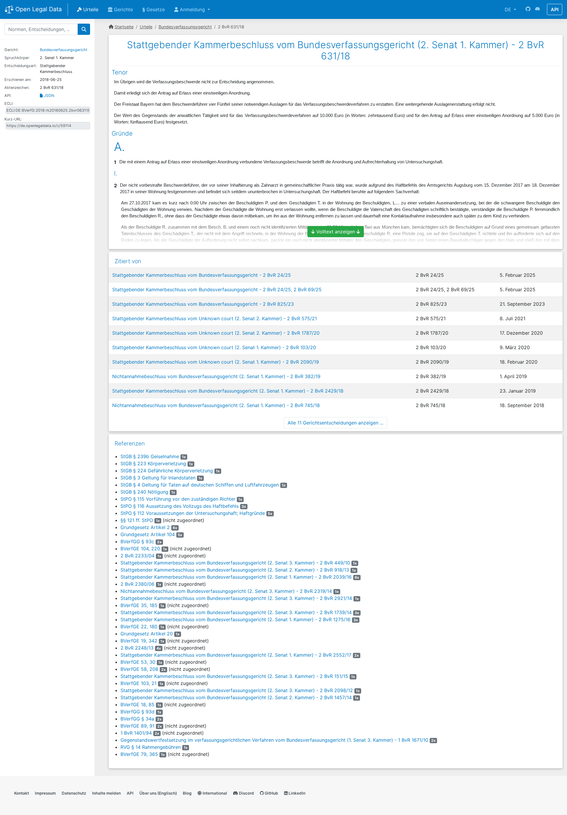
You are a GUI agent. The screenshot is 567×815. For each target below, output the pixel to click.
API (554, 9)
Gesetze (153, 9)
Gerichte (123, 9)
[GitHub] (528, 9)
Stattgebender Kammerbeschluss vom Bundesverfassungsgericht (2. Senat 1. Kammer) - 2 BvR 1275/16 (235, 619)
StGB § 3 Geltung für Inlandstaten (157, 478)
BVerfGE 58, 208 (139, 669)
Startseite (124, 26)
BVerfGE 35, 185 (138, 605)
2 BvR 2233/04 (137, 556)
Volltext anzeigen (335, 232)
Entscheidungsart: (20, 66)
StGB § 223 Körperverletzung (153, 463)
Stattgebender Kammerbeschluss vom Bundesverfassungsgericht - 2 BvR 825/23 (203, 304)
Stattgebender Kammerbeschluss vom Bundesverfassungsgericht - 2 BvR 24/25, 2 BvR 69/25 (217, 289)
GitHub (271, 793)
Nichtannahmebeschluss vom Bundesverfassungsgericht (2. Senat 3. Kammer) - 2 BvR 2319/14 (226, 591)
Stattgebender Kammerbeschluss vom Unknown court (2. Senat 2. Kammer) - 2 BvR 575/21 (214, 318)
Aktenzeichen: (17, 87)
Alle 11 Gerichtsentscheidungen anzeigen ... (335, 423)
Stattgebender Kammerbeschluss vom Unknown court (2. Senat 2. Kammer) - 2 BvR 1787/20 (216, 333)
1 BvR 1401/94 (136, 733)
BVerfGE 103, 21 (138, 683)
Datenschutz (74, 793)
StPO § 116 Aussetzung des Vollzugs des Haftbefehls (179, 506)
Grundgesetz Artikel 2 (145, 527)
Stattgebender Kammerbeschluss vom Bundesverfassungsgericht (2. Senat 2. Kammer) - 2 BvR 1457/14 (236, 697)
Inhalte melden (106, 793)
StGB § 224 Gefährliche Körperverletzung (166, 471)
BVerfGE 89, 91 (137, 726)
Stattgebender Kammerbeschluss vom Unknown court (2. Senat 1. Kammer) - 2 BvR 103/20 (214, 347)
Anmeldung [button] (192, 9)
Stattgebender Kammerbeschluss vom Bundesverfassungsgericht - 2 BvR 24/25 (201, 275)
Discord (246, 793)
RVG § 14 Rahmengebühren (150, 747)
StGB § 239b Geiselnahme (149, 456)
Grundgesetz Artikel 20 (146, 634)
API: (8, 95)
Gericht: (11, 50)
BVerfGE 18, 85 (137, 704)
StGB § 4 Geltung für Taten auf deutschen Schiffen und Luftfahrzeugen (199, 485)
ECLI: (9, 103)
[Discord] (537, 9)
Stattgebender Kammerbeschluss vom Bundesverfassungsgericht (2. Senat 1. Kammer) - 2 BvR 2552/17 (235, 655)
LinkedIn (296, 793)
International (214, 793)
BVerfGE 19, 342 (138, 641)
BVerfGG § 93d (137, 712)
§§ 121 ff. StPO (136, 520)
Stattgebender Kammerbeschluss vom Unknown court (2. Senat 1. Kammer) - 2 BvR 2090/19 (215, 362)
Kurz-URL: (13, 119)
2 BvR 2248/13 (137, 648)
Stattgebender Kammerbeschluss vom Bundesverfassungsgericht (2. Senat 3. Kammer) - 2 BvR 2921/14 (236, 598)
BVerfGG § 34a (137, 719)
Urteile (90, 9)
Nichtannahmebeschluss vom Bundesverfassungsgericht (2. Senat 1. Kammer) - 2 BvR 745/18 (216, 405)
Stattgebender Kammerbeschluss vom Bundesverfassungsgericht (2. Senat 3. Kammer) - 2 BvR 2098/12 (236, 690)
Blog (187, 793)
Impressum (45, 793)
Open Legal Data (38, 9)
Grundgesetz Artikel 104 (147, 534)
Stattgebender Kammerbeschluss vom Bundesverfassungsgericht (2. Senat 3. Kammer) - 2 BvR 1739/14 (236, 612)
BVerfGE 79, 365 (139, 754)
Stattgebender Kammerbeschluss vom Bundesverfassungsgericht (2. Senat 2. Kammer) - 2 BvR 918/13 (234, 570)
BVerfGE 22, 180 (138, 626)
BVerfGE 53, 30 (137, 662)
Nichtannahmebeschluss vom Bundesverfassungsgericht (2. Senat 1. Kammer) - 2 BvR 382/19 (216, 376)
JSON (48, 95)
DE (509, 9)
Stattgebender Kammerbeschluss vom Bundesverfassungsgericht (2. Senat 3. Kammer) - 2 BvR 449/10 (235, 563)
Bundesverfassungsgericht (63, 50)
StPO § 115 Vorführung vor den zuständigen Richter (177, 499)
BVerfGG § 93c (137, 541)
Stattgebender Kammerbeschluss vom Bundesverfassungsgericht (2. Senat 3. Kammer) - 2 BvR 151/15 (234, 676)
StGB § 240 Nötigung (144, 492)
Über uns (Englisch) (158, 793)
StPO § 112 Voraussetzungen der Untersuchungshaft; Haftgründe (192, 513)
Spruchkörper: (17, 58)
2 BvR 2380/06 (137, 584)
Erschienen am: (18, 79)
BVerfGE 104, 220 (140, 549)
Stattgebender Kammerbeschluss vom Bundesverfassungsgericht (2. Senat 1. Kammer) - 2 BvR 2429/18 (227, 391)
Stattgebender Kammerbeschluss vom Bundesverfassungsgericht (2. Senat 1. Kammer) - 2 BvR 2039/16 (236, 577)
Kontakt (21, 793)
